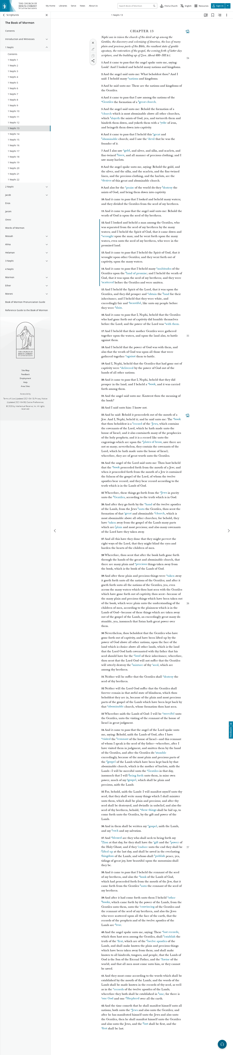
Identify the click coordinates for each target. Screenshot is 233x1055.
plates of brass (152, 442)
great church (147, 102)
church (107, 114)
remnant (122, 739)
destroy (167, 188)
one (161, 994)
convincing (147, 907)
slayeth (115, 118)
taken (112, 523)
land (166, 294)
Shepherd (132, 999)
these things (148, 810)
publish (160, 856)
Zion (105, 842)
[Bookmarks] (213, 15)
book (152, 384)
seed (156, 665)
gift (156, 842)
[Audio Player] (222, 1044)
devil (151, 139)
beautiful (135, 303)
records (119, 989)
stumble (161, 753)
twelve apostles (157, 941)
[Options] (226, 15)
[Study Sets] (206, 15)
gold (127, 151)
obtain (153, 294)
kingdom (108, 856)
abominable (110, 139)
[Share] (93, 60)
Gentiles (107, 102)
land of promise (136, 273)
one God (107, 999)
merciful (169, 714)
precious (141, 564)
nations (133, 79)
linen (121, 155)
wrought (107, 236)
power (175, 842)
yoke (164, 123)
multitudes (164, 269)
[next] (228, 531)
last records (170, 932)
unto (142, 509)
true (118, 925)
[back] (3, 15)
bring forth (136, 776)
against (131, 356)
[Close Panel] (46, 15)
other (171, 898)
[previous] (55, 531)
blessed (117, 838)
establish (169, 937)
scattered (108, 282)
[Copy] (93, 55)
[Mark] (93, 49)
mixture (138, 665)
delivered (127, 368)
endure (143, 847)
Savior (166, 959)
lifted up (107, 852)
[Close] (93, 42)
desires (106, 181)
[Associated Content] (187, 31)
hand (149, 504)
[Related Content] (220, 15)
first (120, 941)
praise (130, 188)
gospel (111, 762)
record (137, 424)
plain (119, 527)
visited (106, 739)
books (106, 902)
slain (119, 308)
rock (115, 831)
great (157, 134)
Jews (155, 424)
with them (172, 324)
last (146, 1024)
